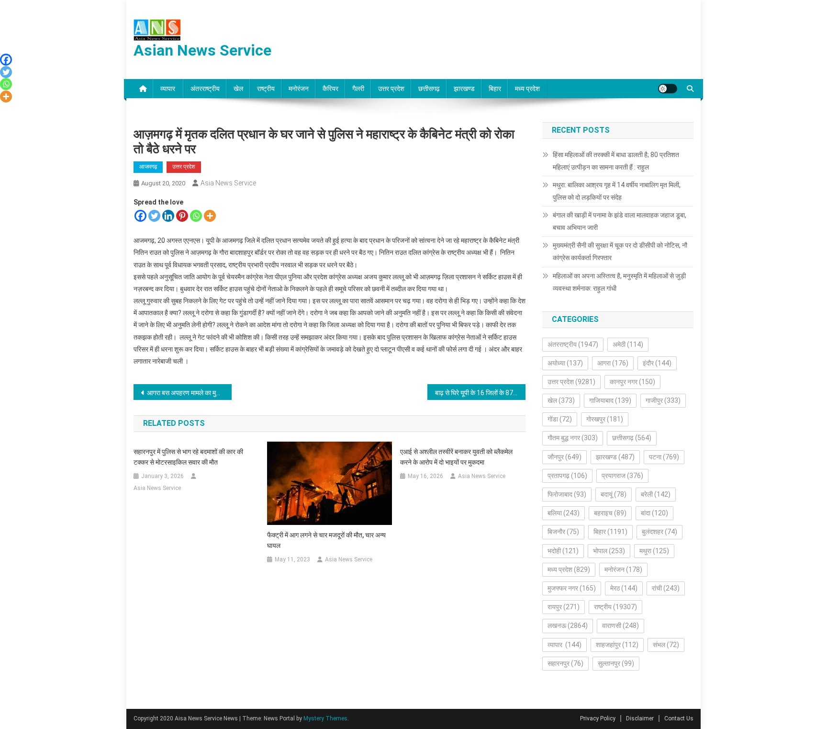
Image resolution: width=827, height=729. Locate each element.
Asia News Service (228, 183)
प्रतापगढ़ (567, 475)
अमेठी (628, 344)
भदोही (563, 551)
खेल (238, 88)
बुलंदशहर (659, 531)
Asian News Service (202, 50)
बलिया (564, 513)
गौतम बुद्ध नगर (573, 438)
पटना (664, 457)
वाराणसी (620, 625)
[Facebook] (140, 216)
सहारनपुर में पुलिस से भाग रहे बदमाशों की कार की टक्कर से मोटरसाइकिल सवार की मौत (188, 457)
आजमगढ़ (148, 166)
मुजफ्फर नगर (572, 588)
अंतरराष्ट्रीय (205, 88)
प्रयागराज (622, 475)
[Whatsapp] (196, 216)
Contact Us (678, 718)
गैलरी (358, 88)
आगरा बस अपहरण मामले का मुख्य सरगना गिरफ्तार (189, 393)
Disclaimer (640, 718)
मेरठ (623, 588)
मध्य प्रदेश (527, 88)
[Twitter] (154, 216)
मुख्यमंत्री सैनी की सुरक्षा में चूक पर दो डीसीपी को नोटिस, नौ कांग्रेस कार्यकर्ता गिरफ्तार (620, 251)
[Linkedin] (168, 216)
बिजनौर (563, 531)
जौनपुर (564, 457)
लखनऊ (568, 625)
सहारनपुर (565, 663)
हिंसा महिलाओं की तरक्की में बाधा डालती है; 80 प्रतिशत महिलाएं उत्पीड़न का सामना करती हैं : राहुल (616, 161)
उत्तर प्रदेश (391, 88)
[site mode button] (667, 88)
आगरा (612, 363)
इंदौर (657, 363)
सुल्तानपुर (616, 663)
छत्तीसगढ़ (429, 88)
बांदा (654, 513)
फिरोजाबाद (567, 494)
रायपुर (564, 607)
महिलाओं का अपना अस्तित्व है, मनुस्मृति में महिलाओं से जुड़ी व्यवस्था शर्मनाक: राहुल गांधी (619, 282)
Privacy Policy (597, 718)
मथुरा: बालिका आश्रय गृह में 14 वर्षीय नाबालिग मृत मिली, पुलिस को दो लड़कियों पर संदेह (617, 191)
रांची (666, 588)
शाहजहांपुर (617, 645)
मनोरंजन (299, 88)
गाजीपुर (663, 400)
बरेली (656, 494)
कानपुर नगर (632, 382)
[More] (210, 216)
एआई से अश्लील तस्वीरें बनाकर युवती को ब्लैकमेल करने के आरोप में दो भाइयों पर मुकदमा (456, 457)
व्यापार (168, 88)
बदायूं (613, 494)
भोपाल (609, 551)
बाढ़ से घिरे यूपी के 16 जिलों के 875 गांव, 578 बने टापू (480, 393)
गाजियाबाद (610, 400)
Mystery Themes (325, 718)
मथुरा (654, 551)
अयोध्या (565, 363)
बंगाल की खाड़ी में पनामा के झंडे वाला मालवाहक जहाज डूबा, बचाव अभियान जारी (619, 221)
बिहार (495, 88)
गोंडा (560, 419)
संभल (666, 645)
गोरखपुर (604, 419)
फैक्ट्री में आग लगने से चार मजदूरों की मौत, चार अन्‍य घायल (326, 540)
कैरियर (330, 88)
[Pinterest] (182, 216)
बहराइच (610, 513)
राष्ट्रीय (266, 88)
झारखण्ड (464, 88)
